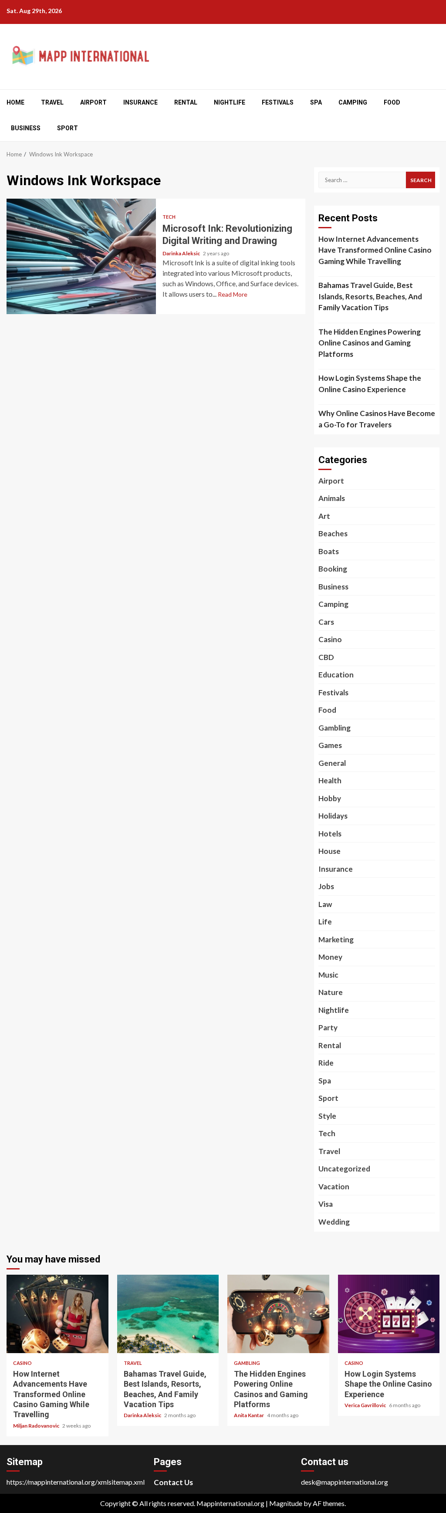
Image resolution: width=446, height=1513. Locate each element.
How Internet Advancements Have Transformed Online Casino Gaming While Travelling (375, 250)
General (332, 763)
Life (325, 921)
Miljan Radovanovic (36, 1425)
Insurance (140, 102)
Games (330, 745)
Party (328, 1027)
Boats (328, 551)
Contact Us (173, 1482)
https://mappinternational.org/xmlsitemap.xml (76, 1482)
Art (324, 516)
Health (329, 780)
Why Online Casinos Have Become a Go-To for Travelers (376, 419)
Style (327, 1115)
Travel (52, 102)
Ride (326, 1062)
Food (392, 102)
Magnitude (285, 1503)
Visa (325, 1203)
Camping (352, 102)
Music (328, 974)
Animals (331, 498)
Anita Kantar (249, 1415)
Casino (330, 639)
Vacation (333, 1186)
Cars (326, 621)
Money (330, 956)
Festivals (278, 102)
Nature (330, 992)
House (329, 851)
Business (26, 128)
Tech (169, 216)
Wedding (334, 1221)
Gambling (334, 727)
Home (15, 102)
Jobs (326, 886)
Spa (316, 102)
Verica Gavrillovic (366, 1405)
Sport (67, 128)
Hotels (329, 833)
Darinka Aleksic (181, 253)
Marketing (336, 939)
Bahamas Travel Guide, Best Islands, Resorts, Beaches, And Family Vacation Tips (370, 296)
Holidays (333, 815)
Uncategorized (344, 1168)
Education (336, 674)
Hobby (329, 798)
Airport (93, 102)
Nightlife (229, 102)
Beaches (333, 533)
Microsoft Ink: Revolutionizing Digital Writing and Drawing (81, 256)
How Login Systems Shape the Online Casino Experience (369, 383)
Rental (185, 102)
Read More (232, 294)
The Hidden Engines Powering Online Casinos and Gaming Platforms (369, 343)
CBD (326, 657)
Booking (332, 568)
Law (325, 904)
